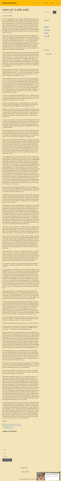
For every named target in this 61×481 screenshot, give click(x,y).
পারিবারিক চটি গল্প (9, 32)
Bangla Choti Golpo (9, 3)
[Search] (54, 12)
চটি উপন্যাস (22, 359)
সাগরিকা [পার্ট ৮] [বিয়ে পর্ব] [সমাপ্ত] (9, 428)
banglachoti (16, 184)
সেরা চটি (40, 3)
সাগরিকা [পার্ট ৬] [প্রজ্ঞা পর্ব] (8, 426)
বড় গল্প (14, 424)
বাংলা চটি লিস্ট (46, 3)
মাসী (17, 424)
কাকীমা (5, 424)
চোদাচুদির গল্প (33, 3)
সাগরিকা (18, 425)
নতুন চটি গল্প (52, 3)
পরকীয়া (11, 424)
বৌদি (56, 3)
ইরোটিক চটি (5, 425)
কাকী (8, 425)
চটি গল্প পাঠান (46, 33)
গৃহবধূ (10, 425)
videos (45, 36)
